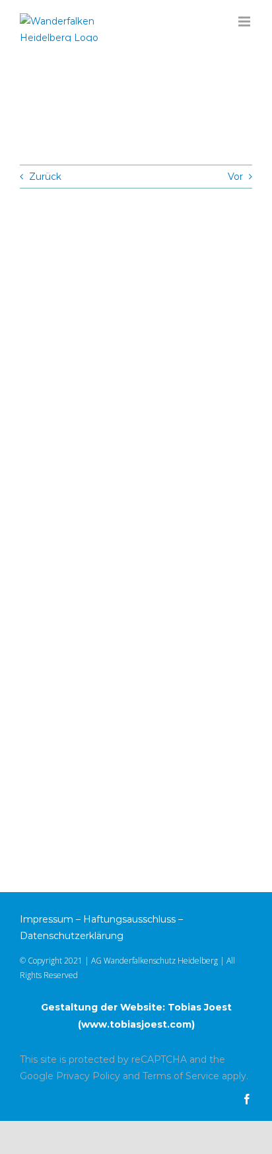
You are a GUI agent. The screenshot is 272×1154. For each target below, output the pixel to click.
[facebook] (247, 1099)
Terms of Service (181, 1076)
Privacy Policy (88, 1076)
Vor (235, 177)
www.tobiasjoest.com (136, 1024)
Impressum (46, 919)
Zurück (45, 177)
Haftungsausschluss (129, 919)
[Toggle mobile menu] (245, 21)
